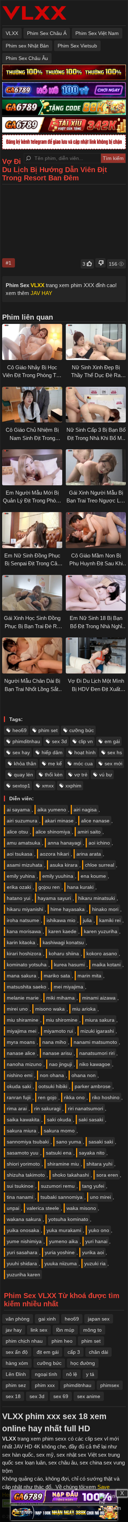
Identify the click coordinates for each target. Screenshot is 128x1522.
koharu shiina (64, 953)
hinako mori (105, 909)
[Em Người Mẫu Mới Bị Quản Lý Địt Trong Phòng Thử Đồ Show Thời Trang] (32, 467)
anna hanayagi (64, 843)
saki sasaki (91, 1119)
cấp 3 (74, 1352)
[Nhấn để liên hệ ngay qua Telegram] (110, 1504)
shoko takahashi (70, 1175)
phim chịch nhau (24, 1341)
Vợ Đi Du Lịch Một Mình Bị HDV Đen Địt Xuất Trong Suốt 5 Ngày (96, 689)
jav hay (14, 1330)
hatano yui (18, 898)
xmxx (48, 785)
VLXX (12, 33)
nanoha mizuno (24, 1064)
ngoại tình (46, 1374)
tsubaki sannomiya (61, 1197)
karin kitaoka (21, 942)
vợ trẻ (80, 774)
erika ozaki (19, 887)
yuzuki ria (95, 1263)
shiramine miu (63, 1164)
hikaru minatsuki (96, 898)
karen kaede (62, 931)
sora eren (107, 1175)
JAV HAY (41, 293)
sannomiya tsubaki (28, 1142)
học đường (82, 1363)
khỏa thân (25, 763)
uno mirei (100, 1197)
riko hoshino (105, 1097)
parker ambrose (93, 1086)
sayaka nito (92, 1153)
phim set (48, 730)
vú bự (105, 774)
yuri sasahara (22, 1252)
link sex (39, 1330)
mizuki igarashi (97, 1031)
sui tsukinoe (20, 1186)
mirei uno (17, 1009)
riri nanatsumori (85, 1108)
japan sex (99, 1319)
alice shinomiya (53, 832)
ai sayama (18, 809)
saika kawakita (23, 1119)
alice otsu (17, 832)
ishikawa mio (61, 920)
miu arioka (84, 1009)
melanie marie (23, 998)
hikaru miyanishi (25, 909)
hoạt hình (85, 752)
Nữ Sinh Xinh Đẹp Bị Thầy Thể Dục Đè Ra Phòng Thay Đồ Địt (96, 375)
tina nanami (20, 1197)
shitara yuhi (99, 1164)
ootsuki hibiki (52, 1086)
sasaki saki (101, 1142)
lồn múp (65, 1330)
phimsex (109, 1385)
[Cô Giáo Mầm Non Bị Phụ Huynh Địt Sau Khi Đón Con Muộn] (96, 530)
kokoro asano (101, 953)
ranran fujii (19, 1097)
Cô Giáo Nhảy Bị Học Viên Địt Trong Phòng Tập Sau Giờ (32, 375)
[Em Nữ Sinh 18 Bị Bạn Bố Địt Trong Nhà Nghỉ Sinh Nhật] (96, 593)
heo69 (19, 730)
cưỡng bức (81, 730)
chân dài (98, 1352)
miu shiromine (62, 1020)
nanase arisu (57, 1053)
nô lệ (71, 1374)
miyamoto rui (58, 1031)
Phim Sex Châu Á (46, 33)
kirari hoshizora (24, 953)
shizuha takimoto (26, 1175)
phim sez (16, 1385)
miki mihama (60, 998)
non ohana (52, 1075)
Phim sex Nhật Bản (27, 46)
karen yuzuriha (100, 931)
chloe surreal (99, 865)
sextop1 (21, 785)
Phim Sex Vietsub (77, 46)
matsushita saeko (26, 987)
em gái (112, 741)
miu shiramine (22, 1020)
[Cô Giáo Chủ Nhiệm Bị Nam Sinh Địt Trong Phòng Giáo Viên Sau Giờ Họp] (32, 405)
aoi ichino (99, 843)
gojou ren (49, 887)
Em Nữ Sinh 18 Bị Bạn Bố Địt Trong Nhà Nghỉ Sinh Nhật (96, 626)
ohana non (83, 1075)
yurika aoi (93, 1252)
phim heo (62, 1341)
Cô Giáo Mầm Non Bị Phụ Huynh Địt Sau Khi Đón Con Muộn (96, 563)
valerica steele (43, 1208)
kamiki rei (110, 920)
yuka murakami (64, 1230)
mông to (92, 1330)
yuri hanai (96, 1241)
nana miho (54, 1042)
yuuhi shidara (22, 1263)
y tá (90, 1374)
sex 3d (59, 741)
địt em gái (48, 1352)
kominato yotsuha (27, 964)
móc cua (83, 763)
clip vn (86, 741)
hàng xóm (17, 1363)
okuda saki (19, 1086)
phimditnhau (26, 741)
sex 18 (13, 1396)
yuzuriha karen (23, 1274)
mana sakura (21, 975)
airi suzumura (22, 820)
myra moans (21, 1042)
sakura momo (59, 1130)
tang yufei (93, 1186)
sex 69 (60, 1396)
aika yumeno (51, 809)
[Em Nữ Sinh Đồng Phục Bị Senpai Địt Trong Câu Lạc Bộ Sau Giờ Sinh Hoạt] (32, 530)
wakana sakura (24, 1219)
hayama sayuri (54, 898)
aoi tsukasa (19, 854)
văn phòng (18, 1319)
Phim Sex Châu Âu (27, 58)
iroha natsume (23, 920)
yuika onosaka (23, 1230)
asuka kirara (64, 865)
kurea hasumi (69, 964)
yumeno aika (63, 1241)
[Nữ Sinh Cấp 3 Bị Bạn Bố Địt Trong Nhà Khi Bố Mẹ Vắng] (96, 405)
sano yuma (68, 1142)
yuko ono (99, 1230)
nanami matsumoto (95, 1042)
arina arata (88, 854)
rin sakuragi (47, 1108)
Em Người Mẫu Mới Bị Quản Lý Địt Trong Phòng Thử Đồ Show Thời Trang (32, 501)
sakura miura (21, 1130)
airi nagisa (85, 809)
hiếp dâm (52, 752)
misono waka (50, 1009)
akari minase (59, 820)
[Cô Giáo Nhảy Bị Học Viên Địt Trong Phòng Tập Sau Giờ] (32, 342)
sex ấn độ (17, 1352)
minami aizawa (99, 998)
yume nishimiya (24, 1241)
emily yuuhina (57, 876)
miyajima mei (21, 1031)
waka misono (81, 1208)
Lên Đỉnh (16, 1374)
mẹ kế (55, 763)
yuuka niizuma (60, 1263)
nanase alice (21, 1053)
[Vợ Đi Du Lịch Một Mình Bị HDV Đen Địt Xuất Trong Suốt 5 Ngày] (96, 655)
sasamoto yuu (22, 1153)
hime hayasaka (67, 909)
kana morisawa (24, 931)
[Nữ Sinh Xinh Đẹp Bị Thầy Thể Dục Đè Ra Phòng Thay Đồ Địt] (96, 342)
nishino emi (19, 1075)
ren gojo (47, 1097)
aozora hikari (54, 854)
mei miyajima (68, 987)
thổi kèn (54, 774)
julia (87, 920)
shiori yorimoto (23, 1164)
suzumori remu (58, 1186)
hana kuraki (80, 887)
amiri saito (89, 832)
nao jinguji (60, 1064)
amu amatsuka (23, 843)
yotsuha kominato (68, 1219)
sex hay (21, 752)
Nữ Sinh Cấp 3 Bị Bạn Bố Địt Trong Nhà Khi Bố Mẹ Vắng (96, 438)
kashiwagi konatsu (63, 942)
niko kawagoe (94, 1064)
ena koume (93, 876)
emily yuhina (21, 876)
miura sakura (99, 1020)
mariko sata (57, 975)
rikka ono (74, 1097)
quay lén (23, 774)
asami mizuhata (24, 865)
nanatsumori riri (96, 1053)
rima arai (17, 1108)
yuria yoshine (60, 1252)
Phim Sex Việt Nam (97, 33)
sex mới (113, 763)
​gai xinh (47, 1319)
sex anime (88, 1396)
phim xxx (45, 1385)
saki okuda (59, 1119)
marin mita (89, 975)
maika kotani (106, 964)
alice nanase (95, 820)
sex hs (114, 752)
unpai (13, 1208)
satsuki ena (58, 1153)
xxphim (73, 785)
